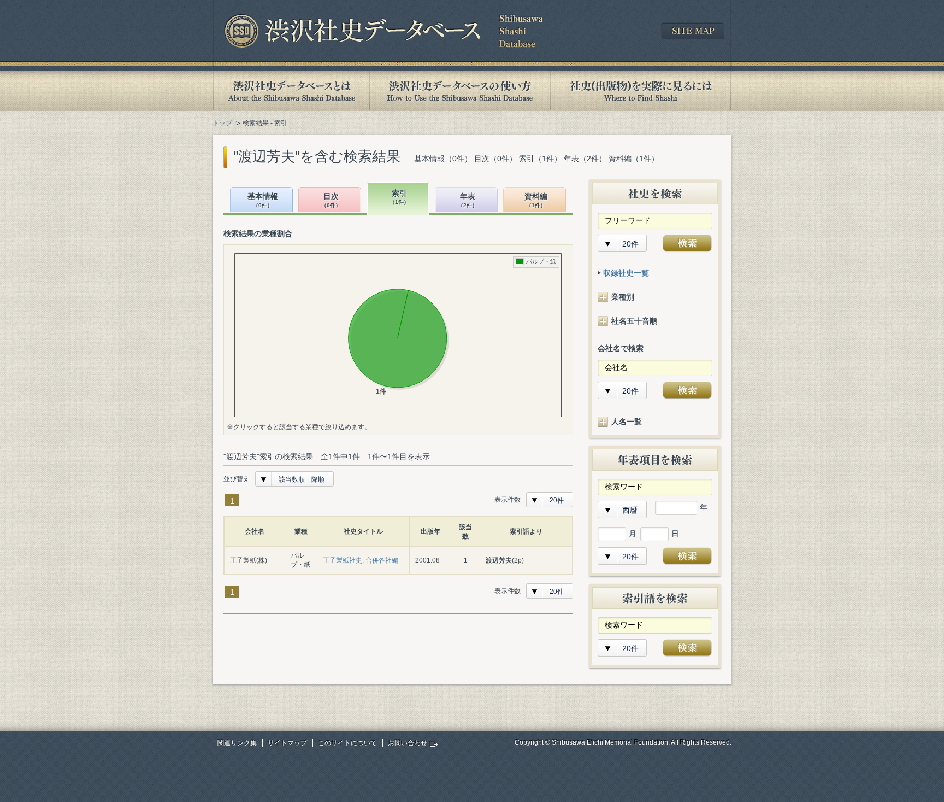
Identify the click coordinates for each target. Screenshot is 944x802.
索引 (399, 197)
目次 (331, 200)
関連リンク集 (237, 743)
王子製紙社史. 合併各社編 (360, 560)
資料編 (535, 200)
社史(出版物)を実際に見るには (640, 91)
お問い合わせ (407, 743)
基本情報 (262, 200)
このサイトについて (347, 743)
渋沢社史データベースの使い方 (460, 91)
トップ (222, 123)
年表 (467, 200)
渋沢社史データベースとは (291, 91)
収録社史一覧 (626, 272)
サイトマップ (287, 743)
